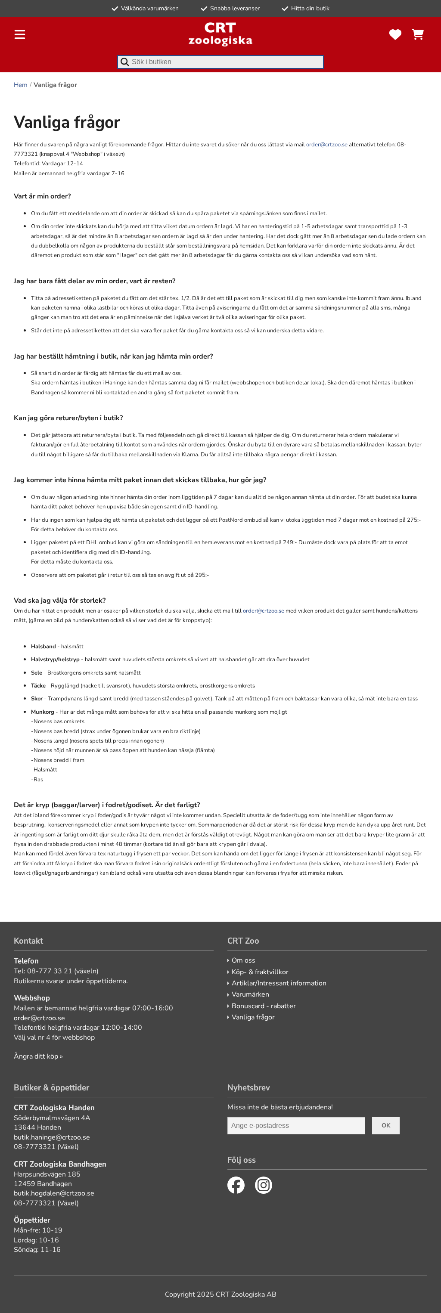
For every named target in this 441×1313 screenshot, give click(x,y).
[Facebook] (236, 1185)
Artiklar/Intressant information (279, 983)
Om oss (243, 960)
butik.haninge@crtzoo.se (52, 1137)
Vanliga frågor (253, 1017)
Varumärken (250, 994)
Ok (386, 1125)
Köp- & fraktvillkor (260, 972)
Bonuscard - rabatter (264, 1006)
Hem (21, 85)
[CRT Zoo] (220, 34)
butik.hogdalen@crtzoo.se (54, 1193)
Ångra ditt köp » (38, 1056)
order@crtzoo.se (327, 145)
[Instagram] (263, 1185)
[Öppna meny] (19, 34)
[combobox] (220, 62)
